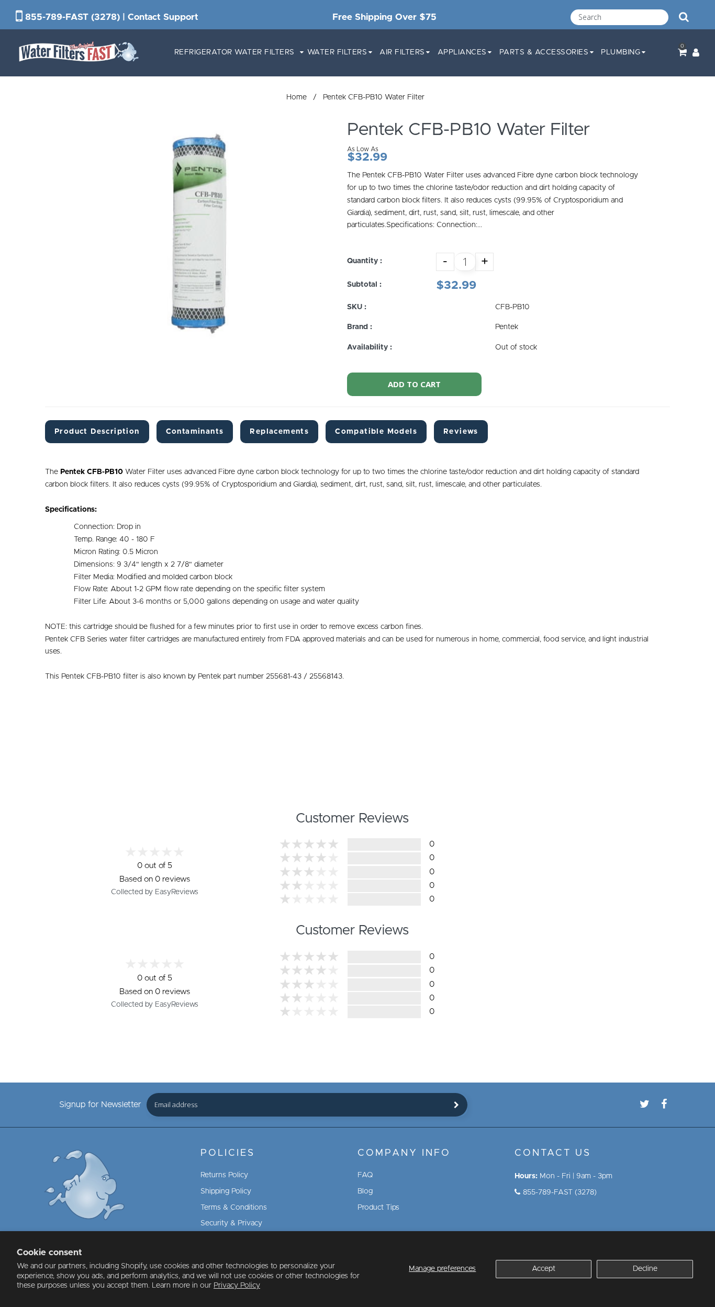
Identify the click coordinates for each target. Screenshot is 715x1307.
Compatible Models (376, 431)
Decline (645, 1268)
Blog (365, 1191)
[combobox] (619, 17)
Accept (543, 1268)
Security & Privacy (231, 1223)
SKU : (356, 307)
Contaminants (195, 431)
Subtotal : (364, 284)
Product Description (97, 431)
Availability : (369, 347)
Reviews (460, 431)
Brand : (359, 327)
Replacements (279, 431)
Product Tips (378, 1207)
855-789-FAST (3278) (72, 17)
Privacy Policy (237, 1285)
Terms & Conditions (233, 1207)
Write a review (554, 867)
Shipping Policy (225, 1191)
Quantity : (364, 261)
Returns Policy (224, 1175)
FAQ (365, 1175)
